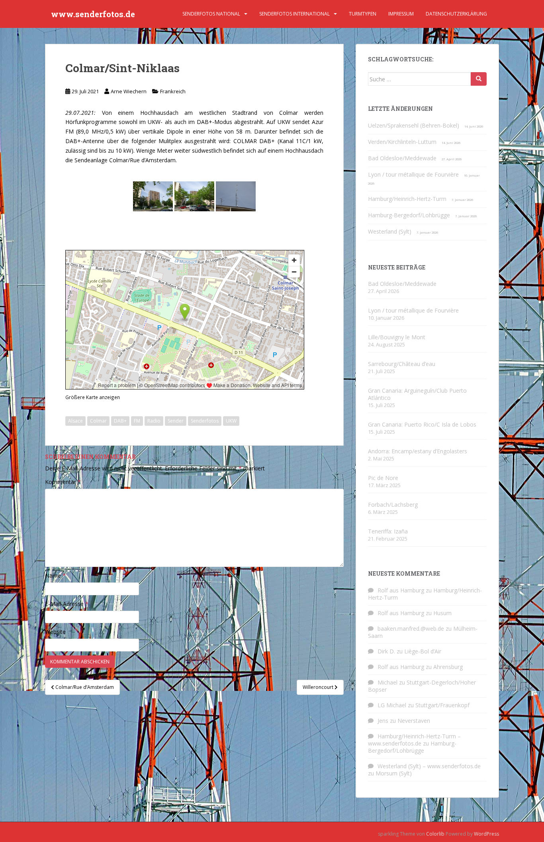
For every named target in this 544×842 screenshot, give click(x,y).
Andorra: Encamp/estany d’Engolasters (417, 451)
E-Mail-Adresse (66, 604)
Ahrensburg (448, 667)
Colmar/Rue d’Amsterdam (142, 160)
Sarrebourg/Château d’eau (401, 364)
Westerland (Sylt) (389, 231)
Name (55, 575)
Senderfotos (205, 420)
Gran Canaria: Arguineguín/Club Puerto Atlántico (417, 394)
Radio (153, 420)
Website (55, 631)
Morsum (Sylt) (394, 773)
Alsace (75, 420)
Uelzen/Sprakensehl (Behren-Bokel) (413, 125)
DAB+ (120, 420)
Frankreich (173, 91)
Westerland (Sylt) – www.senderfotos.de (429, 766)
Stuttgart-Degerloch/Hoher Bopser (422, 686)
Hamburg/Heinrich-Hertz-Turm (407, 199)
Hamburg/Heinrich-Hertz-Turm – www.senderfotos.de (414, 739)
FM (137, 420)
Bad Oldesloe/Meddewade (402, 158)
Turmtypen (362, 13)
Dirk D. (386, 651)
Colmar (98, 420)
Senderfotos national (211, 13)
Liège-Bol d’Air (422, 651)
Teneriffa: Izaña (388, 531)
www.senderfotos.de (93, 14)
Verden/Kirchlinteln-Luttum (402, 142)
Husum (442, 613)
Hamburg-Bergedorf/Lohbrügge (409, 215)
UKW (231, 420)
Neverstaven (413, 720)
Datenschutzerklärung (456, 13)
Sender (176, 420)
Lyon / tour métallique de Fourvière (413, 174)
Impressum (401, 13)
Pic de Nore (383, 478)
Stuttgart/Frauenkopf (442, 705)
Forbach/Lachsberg (393, 504)
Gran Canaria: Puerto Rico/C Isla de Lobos (422, 424)
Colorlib (435, 833)
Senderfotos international (294, 13)
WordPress (486, 833)
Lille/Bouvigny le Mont (396, 337)
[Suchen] (479, 79)
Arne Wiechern (129, 91)
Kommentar (63, 482)
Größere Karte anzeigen (92, 397)
